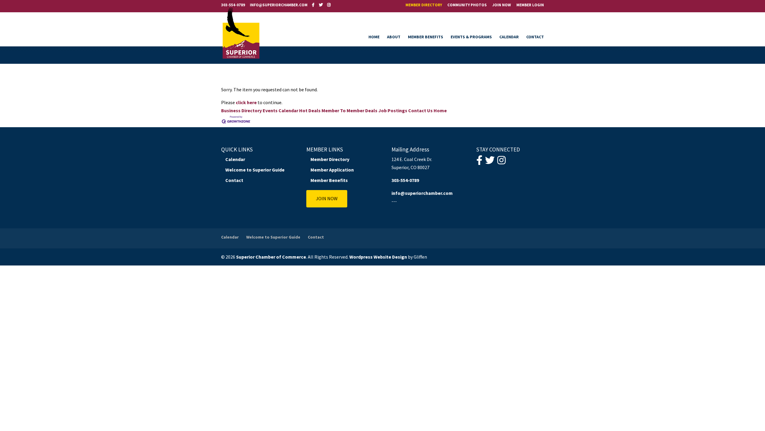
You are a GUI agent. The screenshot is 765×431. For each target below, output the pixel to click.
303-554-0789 (233, 4)
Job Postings (392, 110)
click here (246, 102)
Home (374, 37)
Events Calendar (280, 110)
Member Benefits (425, 37)
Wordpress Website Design (378, 257)
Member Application (332, 170)
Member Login (530, 5)
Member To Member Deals (349, 110)
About (393, 37)
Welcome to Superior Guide (254, 170)
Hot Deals (310, 110)
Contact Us (420, 110)
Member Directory (424, 5)
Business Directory (241, 110)
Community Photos (467, 5)
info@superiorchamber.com (422, 193)
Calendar (509, 37)
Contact (535, 37)
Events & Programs (471, 37)
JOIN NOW (327, 198)
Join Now (501, 5)
